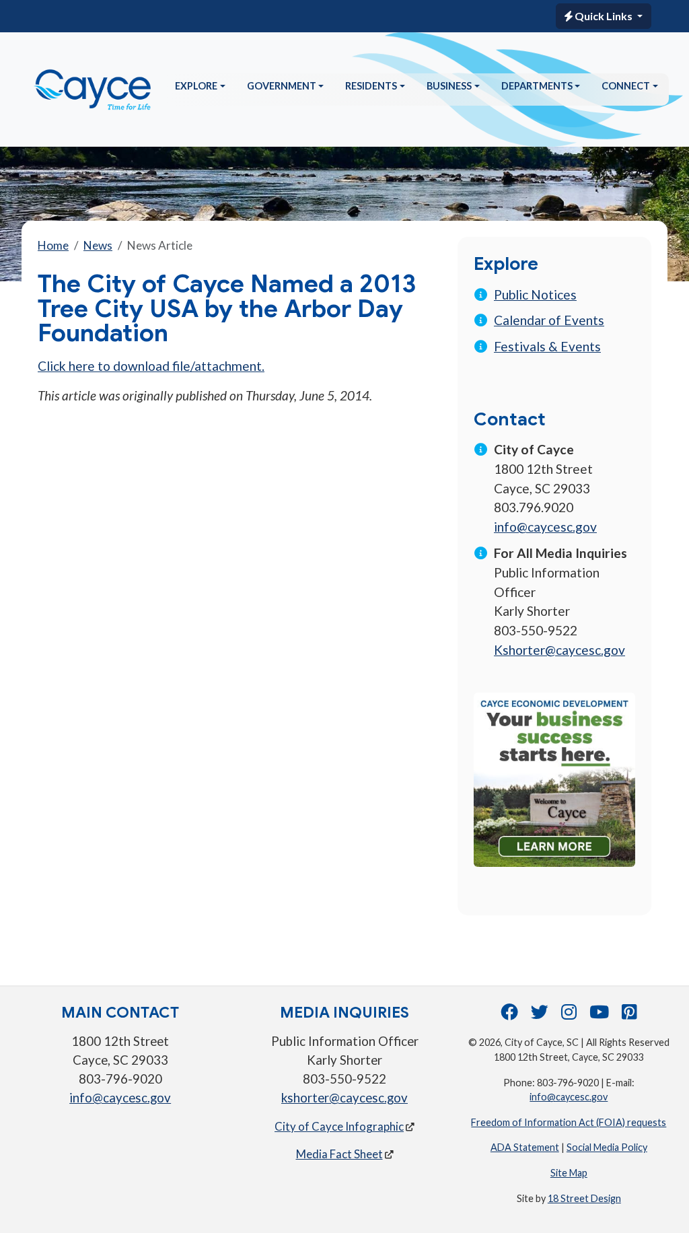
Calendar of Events (549, 320)
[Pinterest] (629, 1015)
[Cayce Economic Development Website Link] (554, 777)
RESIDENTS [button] (371, 86)
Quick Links (603, 15)
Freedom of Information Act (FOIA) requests (568, 1122)
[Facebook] (509, 1015)
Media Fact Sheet (339, 1154)
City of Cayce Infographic (339, 1126)
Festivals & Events (547, 346)
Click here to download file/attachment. (151, 366)
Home (53, 245)
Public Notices (535, 294)
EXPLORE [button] (196, 86)
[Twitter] (539, 1015)
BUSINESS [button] (449, 86)
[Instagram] (569, 1015)
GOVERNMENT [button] (281, 86)
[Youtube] (599, 1015)
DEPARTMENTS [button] (537, 86)
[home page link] (92, 89)
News (97, 245)
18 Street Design (584, 1198)
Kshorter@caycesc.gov (559, 650)
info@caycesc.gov (545, 526)
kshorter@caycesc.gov (344, 1097)
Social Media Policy (607, 1147)
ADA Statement (525, 1147)
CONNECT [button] (626, 86)
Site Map (568, 1172)
